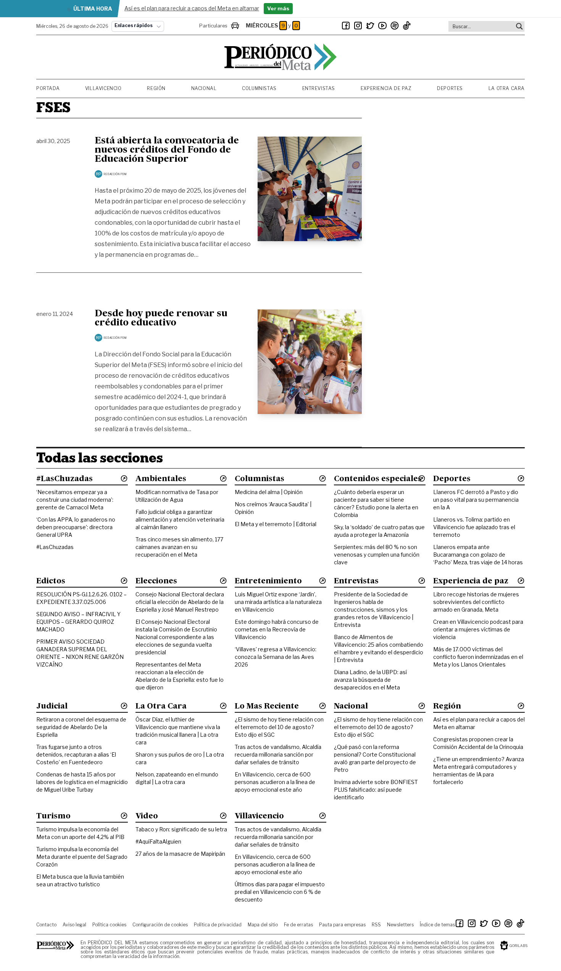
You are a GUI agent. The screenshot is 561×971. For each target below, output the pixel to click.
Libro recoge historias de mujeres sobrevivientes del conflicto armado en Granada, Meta (476, 602)
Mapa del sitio (263, 925)
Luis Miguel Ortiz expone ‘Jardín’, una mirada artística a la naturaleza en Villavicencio (278, 602)
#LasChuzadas (55, 547)
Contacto (46, 925)
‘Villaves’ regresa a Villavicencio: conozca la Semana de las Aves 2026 (275, 657)
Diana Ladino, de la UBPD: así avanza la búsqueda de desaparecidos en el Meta (370, 680)
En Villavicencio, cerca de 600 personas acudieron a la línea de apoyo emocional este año (275, 782)
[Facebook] (345, 25)
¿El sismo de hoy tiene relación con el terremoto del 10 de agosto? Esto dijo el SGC (279, 727)
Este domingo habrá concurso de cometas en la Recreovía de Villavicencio (277, 629)
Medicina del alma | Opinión (269, 492)
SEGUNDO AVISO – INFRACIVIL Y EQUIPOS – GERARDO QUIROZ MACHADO (78, 622)
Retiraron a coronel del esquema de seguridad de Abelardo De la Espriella (81, 727)
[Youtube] (382, 25)
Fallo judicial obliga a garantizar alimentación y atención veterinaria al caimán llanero (179, 519)
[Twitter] (370, 25)
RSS (376, 925)
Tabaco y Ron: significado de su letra (181, 829)
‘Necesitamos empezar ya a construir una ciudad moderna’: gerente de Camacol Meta (74, 499)
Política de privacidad (218, 925)
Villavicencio (103, 88)
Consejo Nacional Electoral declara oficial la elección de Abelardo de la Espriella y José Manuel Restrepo (179, 602)
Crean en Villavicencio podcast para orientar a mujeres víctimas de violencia (478, 629)
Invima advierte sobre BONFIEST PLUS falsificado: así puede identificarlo (376, 789)
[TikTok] (406, 25)
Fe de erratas (298, 925)
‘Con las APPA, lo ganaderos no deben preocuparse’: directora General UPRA (75, 527)
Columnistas (259, 88)
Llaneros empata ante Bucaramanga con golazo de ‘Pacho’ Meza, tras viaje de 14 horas (478, 554)
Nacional (204, 88)
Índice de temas (437, 925)
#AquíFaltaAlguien (158, 841)
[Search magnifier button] (519, 26)
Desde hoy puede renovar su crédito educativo (161, 318)
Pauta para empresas (342, 925)
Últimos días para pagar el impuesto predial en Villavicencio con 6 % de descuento (280, 892)
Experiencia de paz (386, 88)
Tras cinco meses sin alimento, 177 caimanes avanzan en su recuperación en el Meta (179, 547)
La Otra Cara (506, 88)
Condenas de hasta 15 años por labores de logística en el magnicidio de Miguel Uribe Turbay (82, 782)
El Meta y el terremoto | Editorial (275, 524)
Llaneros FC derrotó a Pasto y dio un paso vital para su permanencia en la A (476, 499)
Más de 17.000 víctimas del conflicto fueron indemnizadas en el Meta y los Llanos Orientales (478, 657)
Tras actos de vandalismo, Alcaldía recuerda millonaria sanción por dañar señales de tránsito (278, 754)
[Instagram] (358, 25)
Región (156, 88)
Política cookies (109, 925)
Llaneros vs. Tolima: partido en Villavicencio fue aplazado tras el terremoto (474, 527)
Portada (48, 88)
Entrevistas (318, 88)
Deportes (450, 88)
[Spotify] (394, 25)
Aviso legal (74, 925)
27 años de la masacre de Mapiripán (180, 853)
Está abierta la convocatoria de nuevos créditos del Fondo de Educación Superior (167, 150)
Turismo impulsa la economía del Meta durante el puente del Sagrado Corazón (81, 857)
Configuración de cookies (160, 925)
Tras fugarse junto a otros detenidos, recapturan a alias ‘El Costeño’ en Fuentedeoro (76, 754)
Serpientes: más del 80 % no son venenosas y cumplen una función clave (376, 554)
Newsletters (400, 925)
